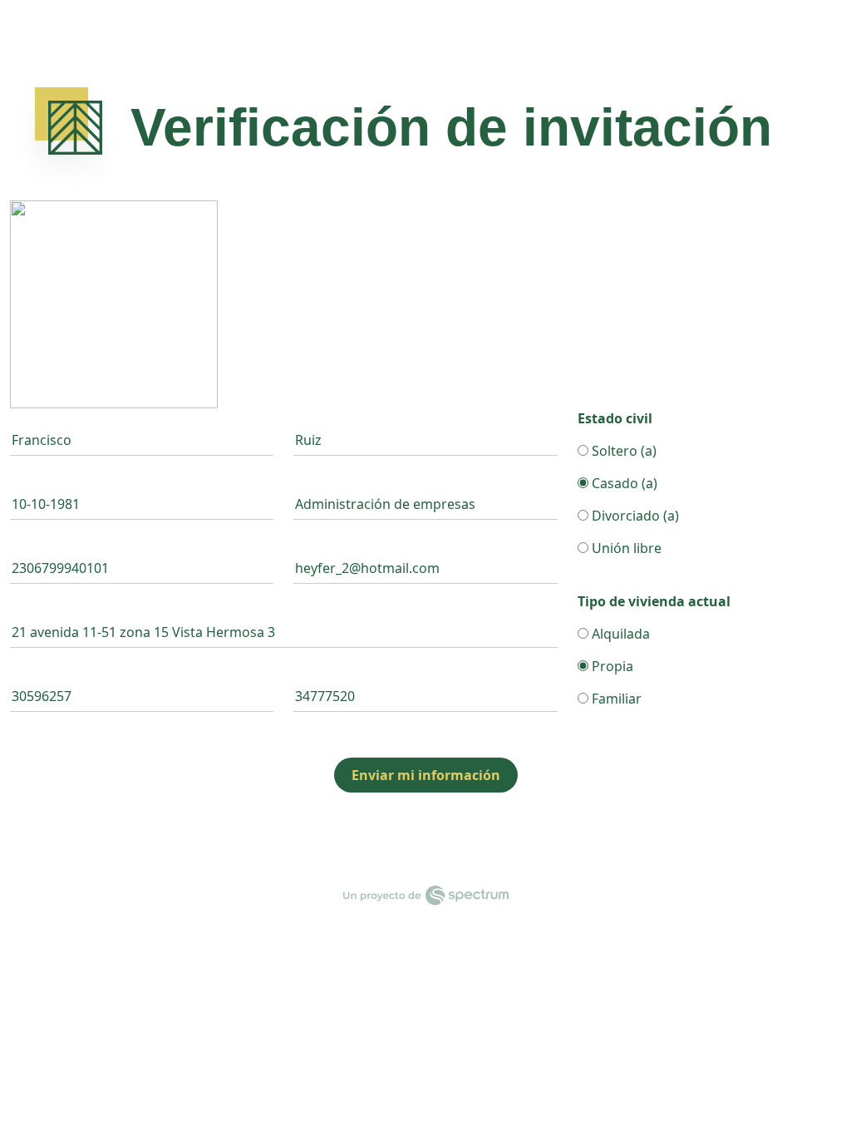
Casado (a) (622, 483)
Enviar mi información (426, 775)
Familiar (615, 698)
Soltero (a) (622, 451)
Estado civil (615, 418)
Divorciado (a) (633, 515)
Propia (610, 666)
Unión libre (625, 548)
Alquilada (619, 634)
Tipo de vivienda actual (654, 601)
